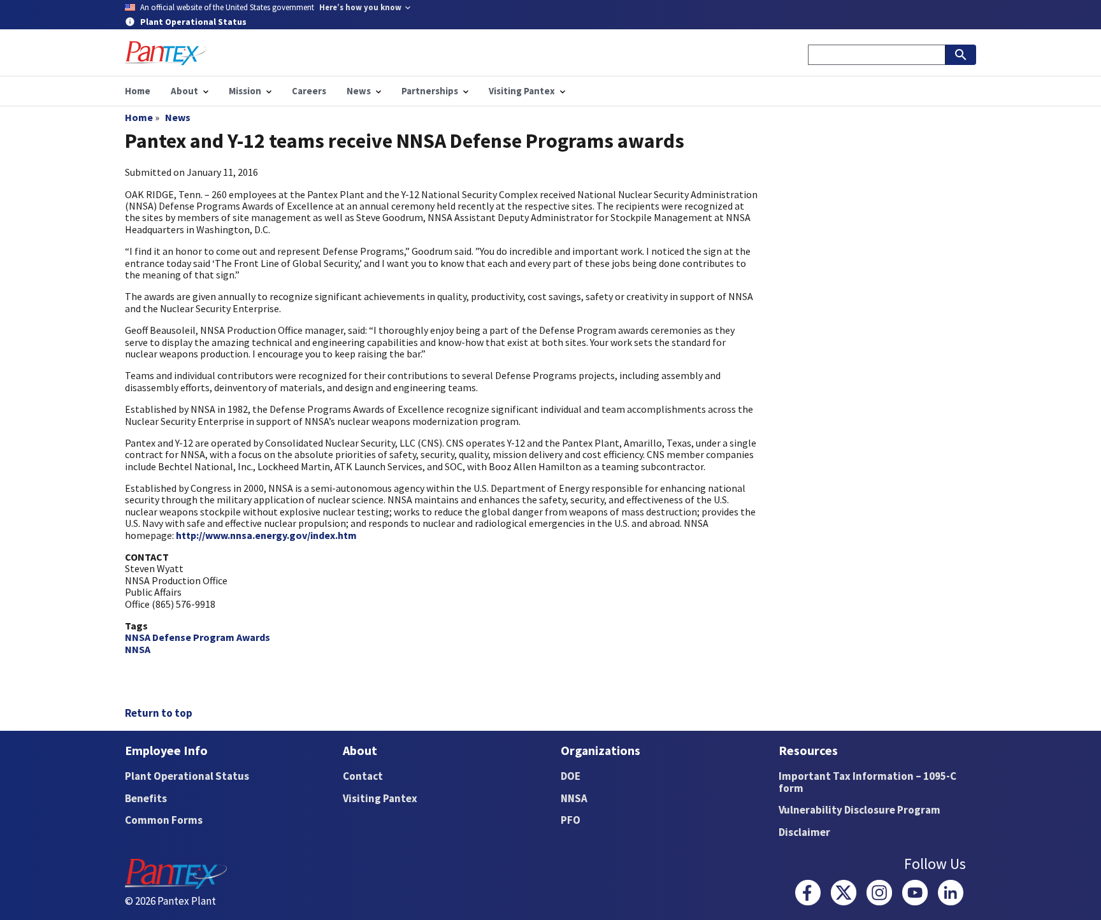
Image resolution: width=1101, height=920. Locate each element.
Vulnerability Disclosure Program (859, 810)
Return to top (158, 713)
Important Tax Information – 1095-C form (867, 782)
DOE (570, 776)
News (178, 117)
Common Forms (164, 820)
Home (139, 117)
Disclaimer (804, 832)
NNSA (137, 649)
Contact (363, 776)
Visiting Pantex (380, 798)
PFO (570, 820)
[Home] (165, 53)
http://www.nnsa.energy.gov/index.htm (266, 535)
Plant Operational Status (187, 776)
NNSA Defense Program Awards (197, 637)
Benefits (146, 798)
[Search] (961, 55)
